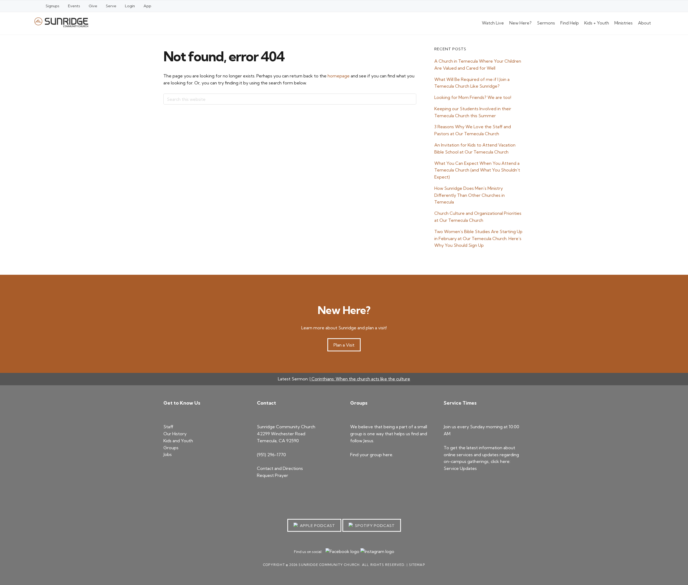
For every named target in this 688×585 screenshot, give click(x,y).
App (147, 5)
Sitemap (417, 565)
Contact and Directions (280, 468)
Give (93, 5)
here (387, 454)
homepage (339, 76)
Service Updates (460, 468)
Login (130, 5)
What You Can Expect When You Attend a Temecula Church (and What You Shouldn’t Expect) (477, 170)
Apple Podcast (316, 525)
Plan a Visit (344, 345)
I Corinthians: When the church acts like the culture (360, 378)
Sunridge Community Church (61, 22)
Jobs (167, 454)
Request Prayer (272, 475)
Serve (111, 5)
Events (74, 5)
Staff (168, 426)
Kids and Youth (178, 440)
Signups (52, 5)
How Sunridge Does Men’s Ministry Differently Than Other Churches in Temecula (469, 195)
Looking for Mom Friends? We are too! (472, 97)
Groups (170, 447)
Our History (175, 433)
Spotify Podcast (374, 525)
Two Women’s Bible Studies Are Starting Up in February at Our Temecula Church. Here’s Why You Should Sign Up (478, 238)
